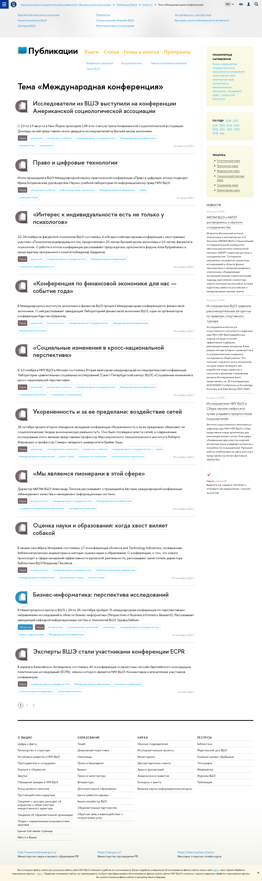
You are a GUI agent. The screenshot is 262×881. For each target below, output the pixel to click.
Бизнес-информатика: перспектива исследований (101, 594)
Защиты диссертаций (151, 769)
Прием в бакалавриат (90, 763)
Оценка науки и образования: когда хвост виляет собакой (100, 529)
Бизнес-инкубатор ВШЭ (92, 801)
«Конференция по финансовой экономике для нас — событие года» (104, 287)
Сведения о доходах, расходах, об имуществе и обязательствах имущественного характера (39, 804)
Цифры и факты (27, 744)
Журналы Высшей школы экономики (38, 15)
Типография (204, 763)
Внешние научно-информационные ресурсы (165, 788)
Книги (92, 51)
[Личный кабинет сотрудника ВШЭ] (248, 4)
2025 (222, 125)
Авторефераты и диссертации (193, 15)
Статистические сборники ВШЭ (115, 20)
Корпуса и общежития (31, 769)
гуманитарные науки (224, 75)
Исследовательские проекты (156, 750)
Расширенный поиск (131, 63)
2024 (229, 125)
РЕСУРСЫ (204, 737)
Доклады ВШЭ (26, 25)
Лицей (81, 744)
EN (233, 4)
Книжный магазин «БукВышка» (215, 757)
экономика (219, 98)
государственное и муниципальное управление (229, 69)
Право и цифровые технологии (75, 162)
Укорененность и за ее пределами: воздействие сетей (107, 411)
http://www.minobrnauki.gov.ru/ (37, 852)
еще (222, 133)
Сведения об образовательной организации (45, 815)
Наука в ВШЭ (93, 68)
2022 (215, 129)
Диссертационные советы (154, 763)
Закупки (22, 776)
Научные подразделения (153, 744)
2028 (228, 120)
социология (228, 95)
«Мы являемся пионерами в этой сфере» (89, 473)
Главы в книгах (141, 51)
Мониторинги (146, 757)
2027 (235, 120)
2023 (236, 125)
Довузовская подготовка (93, 750)
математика (219, 91)
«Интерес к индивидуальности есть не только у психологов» (98, 218)
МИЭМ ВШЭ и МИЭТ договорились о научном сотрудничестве (224, 222)
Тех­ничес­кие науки (227, 165)
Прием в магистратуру (91, 776)
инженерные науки (223, 79)
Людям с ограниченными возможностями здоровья (43, 822)
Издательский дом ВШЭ (32, 20)
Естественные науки (228, 160)
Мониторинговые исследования (115, 25)
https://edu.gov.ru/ (109, 852)
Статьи (111, 51)
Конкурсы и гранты (149, 782)
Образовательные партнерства (97, 807)
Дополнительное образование (96, 788)
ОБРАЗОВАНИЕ (88, 737)
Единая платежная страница (35, 831)
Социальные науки (227, 185)
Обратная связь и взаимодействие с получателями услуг (100, 815)
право (216, 95)
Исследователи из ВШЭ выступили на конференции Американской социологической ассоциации (104, 107)
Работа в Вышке (27, 837)
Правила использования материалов (168, 63)
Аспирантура (85, 782)
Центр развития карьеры (93, 795)
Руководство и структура (34, 750)
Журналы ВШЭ (206, 776)
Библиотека (204, 744)
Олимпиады (84, 757)
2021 (222, 129)
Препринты (103, 15)
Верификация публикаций (99, 63)
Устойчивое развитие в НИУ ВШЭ (39, 757)
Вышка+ (82, 769)
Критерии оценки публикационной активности (202, 20)
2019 (237, 129)
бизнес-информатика (225, 64)
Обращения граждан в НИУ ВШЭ (38, 782)
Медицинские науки (228, 170)
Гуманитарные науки (228, 190)
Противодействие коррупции (36, 795)
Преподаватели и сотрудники (36, 763)
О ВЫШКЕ (25, 737)
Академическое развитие (153, 776)
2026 (215, 125)
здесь (216, 870)
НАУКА (143, 737)
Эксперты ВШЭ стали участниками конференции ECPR (109, 651)
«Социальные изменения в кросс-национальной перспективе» (98, 351)
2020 (229, 129)
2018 (215, 133)
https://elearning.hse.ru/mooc (195, 852)
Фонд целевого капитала (33, 788)
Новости (214, 205)
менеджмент (234, 91)
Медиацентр (205, 769)
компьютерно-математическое (222, 85)
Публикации (53, 51)
